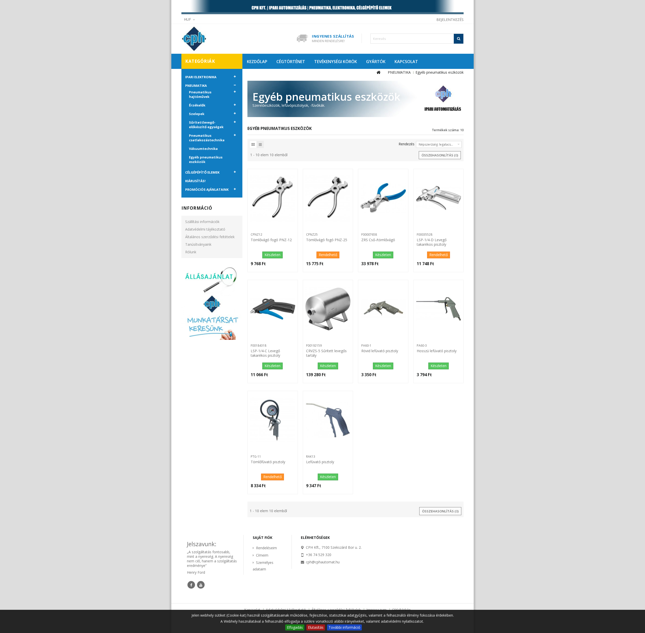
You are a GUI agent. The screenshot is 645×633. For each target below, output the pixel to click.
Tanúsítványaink (198, 244)
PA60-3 (422, 345)
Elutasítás (316, 627)
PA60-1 (366, 345)
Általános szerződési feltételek (210, 236)
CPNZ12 (256, 234)
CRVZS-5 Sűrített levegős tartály (326, 353)
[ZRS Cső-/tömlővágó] (383, 198)
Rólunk (190, 252)
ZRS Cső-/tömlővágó (378, 240)
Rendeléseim (266, 547)
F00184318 (258, 345)
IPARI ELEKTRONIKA (200, 77)
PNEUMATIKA (196, 85)
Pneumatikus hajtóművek (200, 94)
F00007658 (369, 234)
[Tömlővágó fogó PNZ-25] (327, 198)
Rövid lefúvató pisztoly (379, 351)
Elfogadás (295, 627)
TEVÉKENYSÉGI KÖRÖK (335, 61)
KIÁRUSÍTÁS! (195, 181)
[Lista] (260, 144)
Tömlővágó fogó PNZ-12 (271, 240)
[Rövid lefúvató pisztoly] (383, 309)
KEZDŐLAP (257, 61)
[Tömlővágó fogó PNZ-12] (272, 198)
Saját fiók (262, 537)
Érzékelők (197, 105)
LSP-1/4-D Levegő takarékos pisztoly (431, 242)
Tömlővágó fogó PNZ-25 (326, 240)
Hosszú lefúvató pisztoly (437, 351)
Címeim (262, 555)
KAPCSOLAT (406, 61)
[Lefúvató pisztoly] (327, 420)
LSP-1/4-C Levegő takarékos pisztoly (265, 353)
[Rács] (253, 144)
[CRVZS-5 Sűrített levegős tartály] (327, 309)
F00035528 (424, 234)
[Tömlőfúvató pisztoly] (272, 420)
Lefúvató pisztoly (320, 462)
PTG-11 (256, 456)
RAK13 (310, 456)
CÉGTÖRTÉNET (290, 61)
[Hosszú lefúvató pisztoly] (438, 309)
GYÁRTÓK (375, 61)
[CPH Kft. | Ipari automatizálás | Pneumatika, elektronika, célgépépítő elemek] (322, 8)
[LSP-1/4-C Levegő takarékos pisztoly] (272, 309)
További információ (344, 627)
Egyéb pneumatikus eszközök (205, 159)
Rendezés (406, 144)
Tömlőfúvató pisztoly (268, 462)
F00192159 (314, 345)
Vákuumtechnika (203, 148)
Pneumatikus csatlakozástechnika (206, 137)
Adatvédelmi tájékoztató (205, 229)
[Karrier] (211, 302)
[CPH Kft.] (216, 38)
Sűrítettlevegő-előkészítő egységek (206, 124)
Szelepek (196, 114)
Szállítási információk (202, 221)
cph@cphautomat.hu (323, 562)
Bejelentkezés (450, 19)
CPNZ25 (312, 234)
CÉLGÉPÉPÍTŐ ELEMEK (202, 172)
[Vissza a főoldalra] (378, 72)
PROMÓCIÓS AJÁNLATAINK (207, 189)
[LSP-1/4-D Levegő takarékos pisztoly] (438, 198)
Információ (196, 208)
